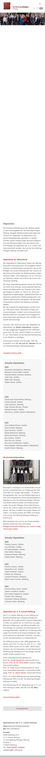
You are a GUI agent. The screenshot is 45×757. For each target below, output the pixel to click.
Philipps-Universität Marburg (14, 526)
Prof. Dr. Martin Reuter (17, 673)
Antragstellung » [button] (22, 708)
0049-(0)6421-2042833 (15, 747)
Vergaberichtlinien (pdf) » (13, 353)
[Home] (16, 6)
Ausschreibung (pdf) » (11, 697)
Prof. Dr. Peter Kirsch (11, 668)
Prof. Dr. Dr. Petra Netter (19, 663)
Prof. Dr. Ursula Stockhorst (14, 660)
